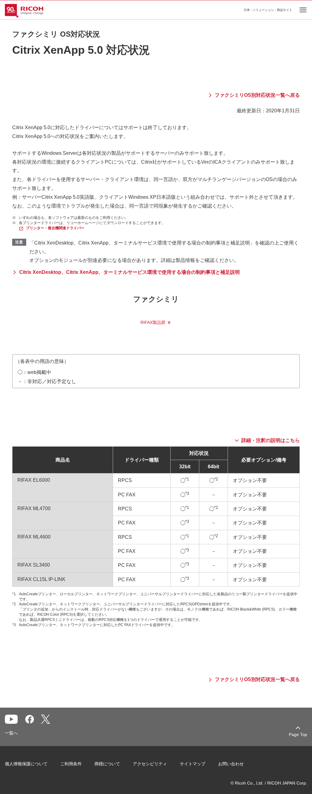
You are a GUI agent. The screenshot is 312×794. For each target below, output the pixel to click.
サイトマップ (192, 763)
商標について (107, 763)
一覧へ (11, 733)
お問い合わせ (231, 763)
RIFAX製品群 (152, 322)
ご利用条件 (71, 763)
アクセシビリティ (150, 763)
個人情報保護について (26, 763)
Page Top (298, 734)
